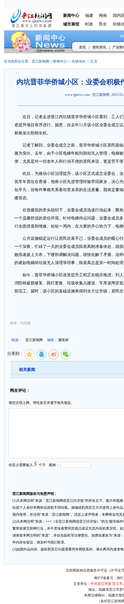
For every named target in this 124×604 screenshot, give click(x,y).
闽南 (103, 15)
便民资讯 (99, 47)
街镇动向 (79, 61)
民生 (103, 24)
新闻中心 (60, 61)
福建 (89, 15)
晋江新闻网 (40, 61)
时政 (89, 24)
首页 (82, 47)
